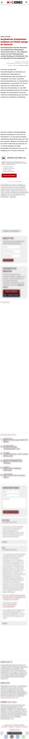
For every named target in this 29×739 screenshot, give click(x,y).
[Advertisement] (14, 19)
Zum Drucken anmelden (23, 65)
